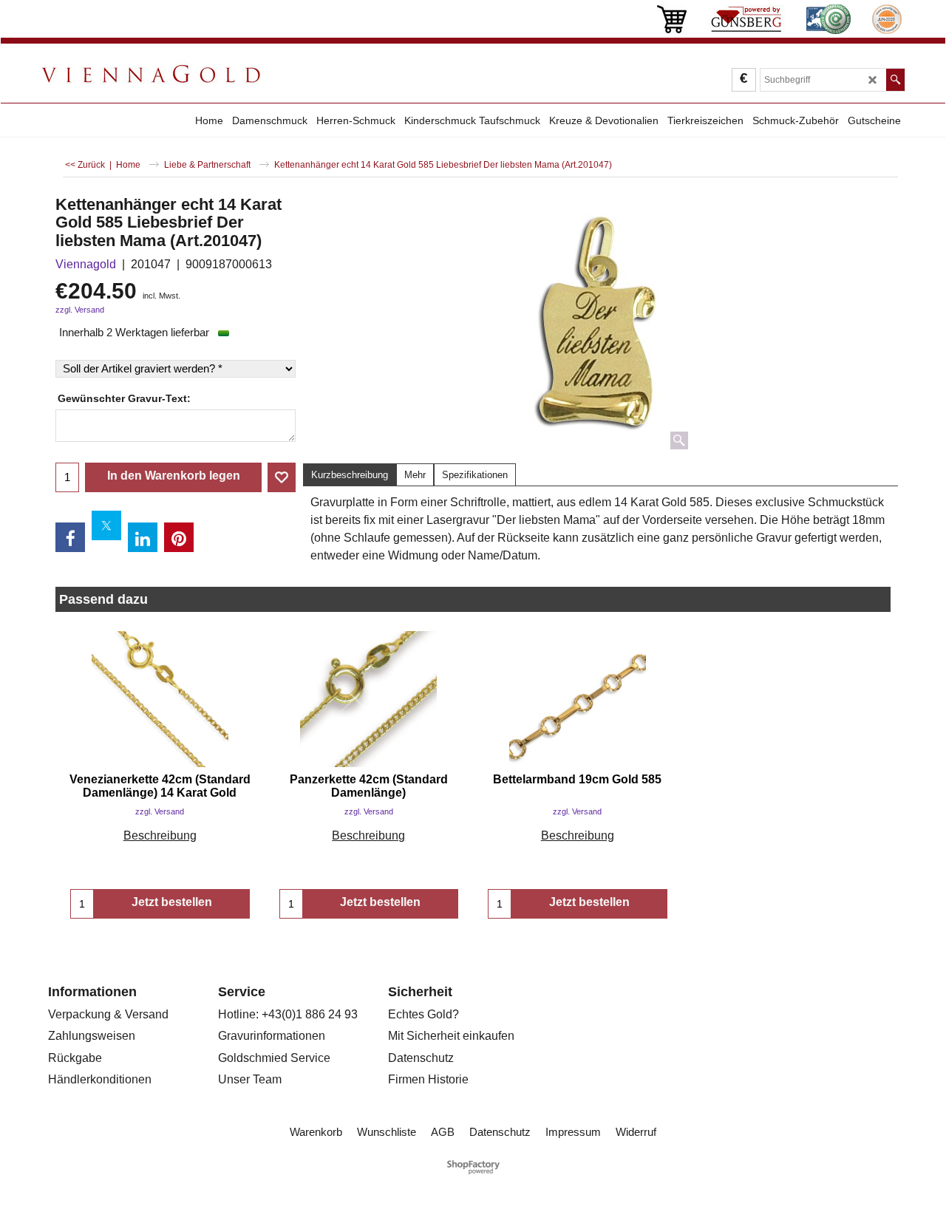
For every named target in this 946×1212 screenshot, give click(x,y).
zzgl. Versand (79, 309)
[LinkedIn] (142, 537)
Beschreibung (160, 835)
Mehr (415, 474)
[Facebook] (70, 537)
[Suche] (895, 80)
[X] (106, 525)
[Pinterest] (179, 537)
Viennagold (85, 264)
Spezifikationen (475, 474)
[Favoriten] (282, 477)
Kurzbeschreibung (349, 474)
